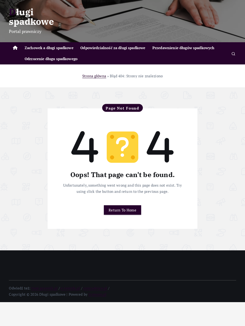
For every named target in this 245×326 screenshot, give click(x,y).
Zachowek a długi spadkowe (49, 47)
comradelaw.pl (95, 288)
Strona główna (94, 76)
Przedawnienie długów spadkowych (183, 47)
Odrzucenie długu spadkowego (51, 58)
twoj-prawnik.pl (44, 288)
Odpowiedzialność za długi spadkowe (112, 47)
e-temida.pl (70, 288)
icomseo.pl (97, 294)
